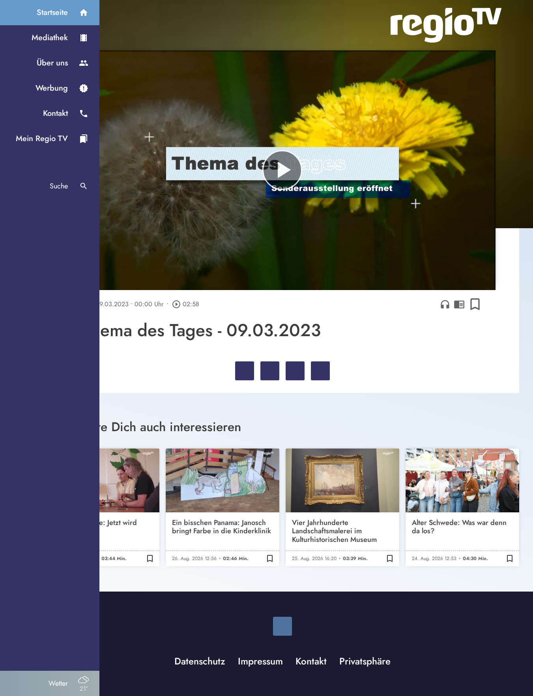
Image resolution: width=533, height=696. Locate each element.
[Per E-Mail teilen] (320, 370)
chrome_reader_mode (459, 304)
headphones (445, 304)
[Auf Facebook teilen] (244, 370)
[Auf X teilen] (269, 370)
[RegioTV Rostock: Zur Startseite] (446, 25)
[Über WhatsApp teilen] (295, 370)
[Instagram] (282, 626)
